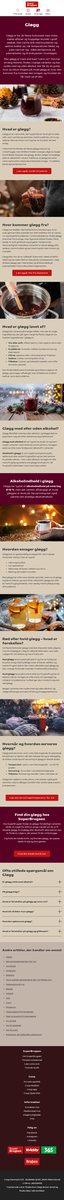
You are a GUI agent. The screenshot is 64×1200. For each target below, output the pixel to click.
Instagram (32, 1136)
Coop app (32, 1089)
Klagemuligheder (32, 1115)
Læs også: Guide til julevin (32, 171)
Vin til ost (11, 966)
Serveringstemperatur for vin (21, 961)
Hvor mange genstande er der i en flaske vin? (29, 980)
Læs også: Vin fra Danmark (32, 273)
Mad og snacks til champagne (21, 1016)
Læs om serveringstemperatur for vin (32, 798)
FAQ (32, 1118)
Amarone (10, 970)
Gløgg (9, 957)
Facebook (32, 1132)
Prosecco (11, 1007)
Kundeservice (32, 1107)
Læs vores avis (32, 1064)
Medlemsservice (32, 1111)
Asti (8, 998)
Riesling (10, 975)
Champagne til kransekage (19, 1012)
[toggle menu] (48, 10)
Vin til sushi (12, 1030)
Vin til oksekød (13, 1025)
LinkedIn (32, 1140)
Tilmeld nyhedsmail (32, 1060)
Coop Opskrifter (32, 1093)
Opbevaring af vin (15, 984)
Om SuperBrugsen (32, 1056)
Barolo (9, 989)
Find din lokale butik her (32, 854)
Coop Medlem (32, 1085)
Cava (8, 1002)
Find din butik (32, 1068)
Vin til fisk (11, 1021)
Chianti (9, 993)
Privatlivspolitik (32, 1082)
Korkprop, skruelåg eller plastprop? (24, 1034)
